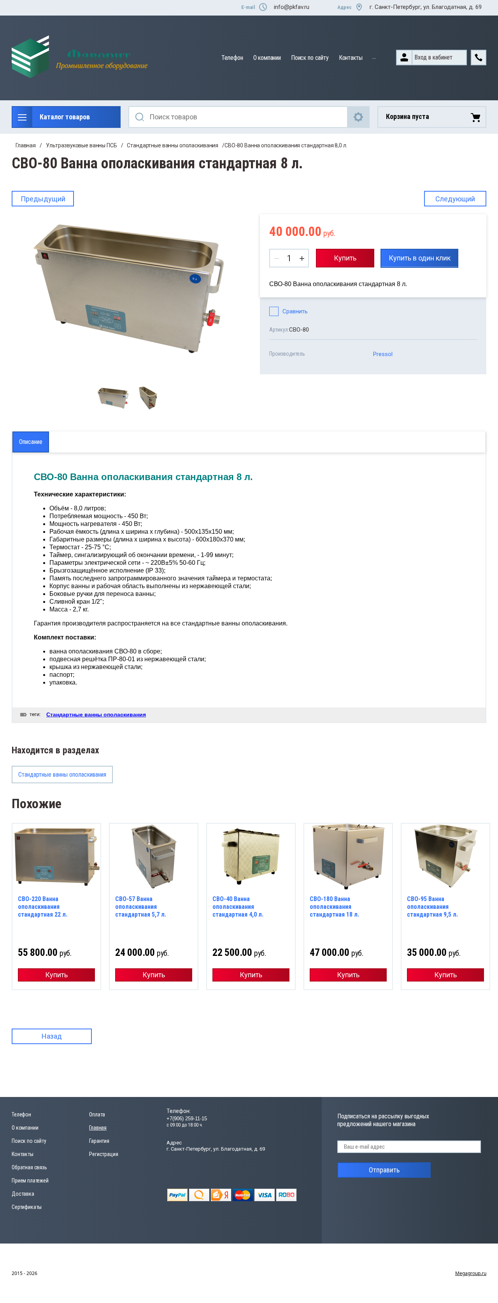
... (374, 56)
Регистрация (103, 1154)
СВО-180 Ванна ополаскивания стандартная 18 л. (334, 906)
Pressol (383, 354)
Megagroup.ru (470, 1273)
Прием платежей (30, 1180)
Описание (30, 441)
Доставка (23, 1193)
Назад (52, 1036)
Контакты (351, 57)
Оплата (97, 1114)
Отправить (384, 1170)
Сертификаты (27, 1207)
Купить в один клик (420, 258)
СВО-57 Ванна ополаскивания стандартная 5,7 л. (140, 906)
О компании (267, 57)
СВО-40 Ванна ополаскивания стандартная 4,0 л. (237, 906)
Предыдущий (43, 199)
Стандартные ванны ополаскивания (172, 145)
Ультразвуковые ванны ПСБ (81, 145)
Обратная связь (29, 1167)
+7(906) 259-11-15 (187, 1118)
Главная (26, 145)
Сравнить (295, 311)
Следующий (455, 199)
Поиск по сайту (310, 57)
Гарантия (99, 1141)
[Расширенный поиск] (359, 117)
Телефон (232, 57)
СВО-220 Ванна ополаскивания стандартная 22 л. (42, 906)
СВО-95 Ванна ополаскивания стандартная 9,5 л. (432, 906)
